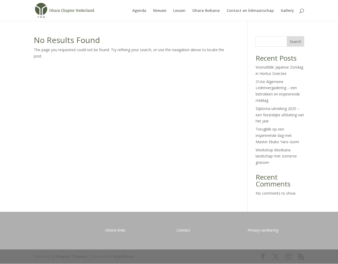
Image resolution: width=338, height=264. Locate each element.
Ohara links (115, 230)
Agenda (139, 11)
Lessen (179, 11)
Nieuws (159, 11)
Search (295, 41)
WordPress (123, 256)
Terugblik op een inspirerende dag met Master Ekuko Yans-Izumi (277, 135)
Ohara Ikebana (206, 11)
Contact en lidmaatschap (250, 11)
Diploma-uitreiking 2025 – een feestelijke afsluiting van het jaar (280, 115)
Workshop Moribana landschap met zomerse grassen (276, 156)
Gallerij (287, 11)
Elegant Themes (71, 256)
